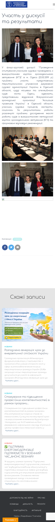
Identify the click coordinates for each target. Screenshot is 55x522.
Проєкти (41, 504)
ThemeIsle (36, 516)
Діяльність (28, 504)
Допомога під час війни (21, 498)
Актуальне (36, 510)
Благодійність (20, 510)
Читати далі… (12, 381)
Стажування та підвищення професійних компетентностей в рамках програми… (27, 400)
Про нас (41, 498)
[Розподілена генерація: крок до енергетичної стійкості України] (27, 325)
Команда (14, 504)
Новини (17, 239)
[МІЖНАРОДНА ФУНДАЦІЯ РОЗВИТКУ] (17, 4)
